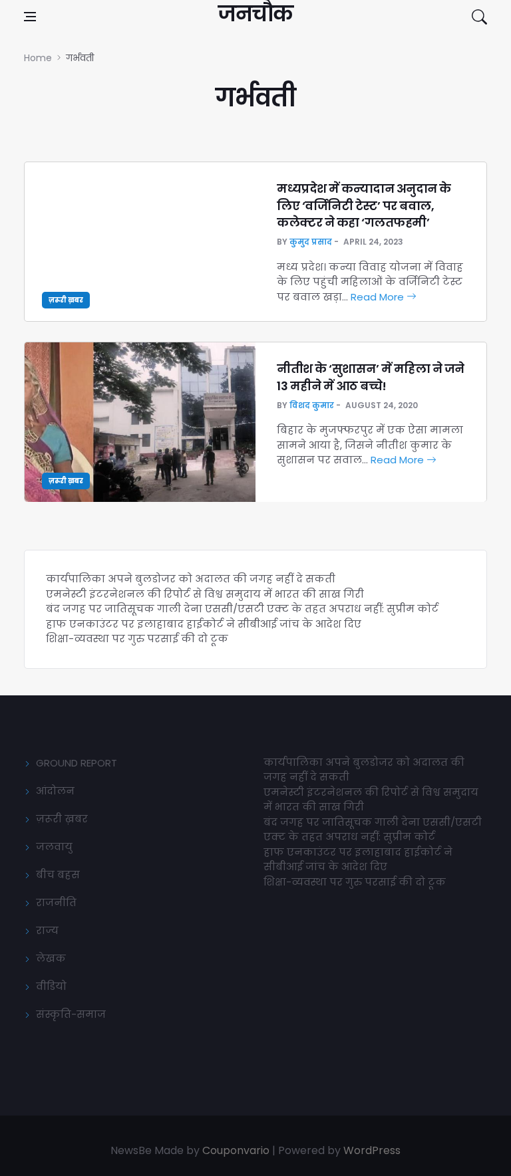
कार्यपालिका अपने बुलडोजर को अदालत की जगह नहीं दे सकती (190, 579)
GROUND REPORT (76, 763)
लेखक (51, 958)
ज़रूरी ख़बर (66, 300)
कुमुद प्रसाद (310, 241)
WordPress (372, 1150)
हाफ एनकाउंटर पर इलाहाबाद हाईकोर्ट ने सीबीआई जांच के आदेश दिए (203, 624)
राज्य (47, 930)
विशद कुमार (311, 405)
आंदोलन (55, 791)
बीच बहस (58, 875)
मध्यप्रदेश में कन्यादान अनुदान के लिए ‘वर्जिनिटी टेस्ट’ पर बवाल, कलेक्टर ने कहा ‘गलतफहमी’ (364, 205)
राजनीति (56, 902)
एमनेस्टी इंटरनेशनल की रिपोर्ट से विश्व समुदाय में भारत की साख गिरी (205, 594)
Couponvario (235, 1150)
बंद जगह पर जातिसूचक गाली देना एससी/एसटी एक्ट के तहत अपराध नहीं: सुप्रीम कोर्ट (242, 609)
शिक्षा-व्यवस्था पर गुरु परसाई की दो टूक (137, 639)
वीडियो (51, 986)
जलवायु (54, 847)
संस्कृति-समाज (71, 1014)
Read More (379, 297)
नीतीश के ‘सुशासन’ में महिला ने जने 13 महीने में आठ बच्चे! (370, 377)
